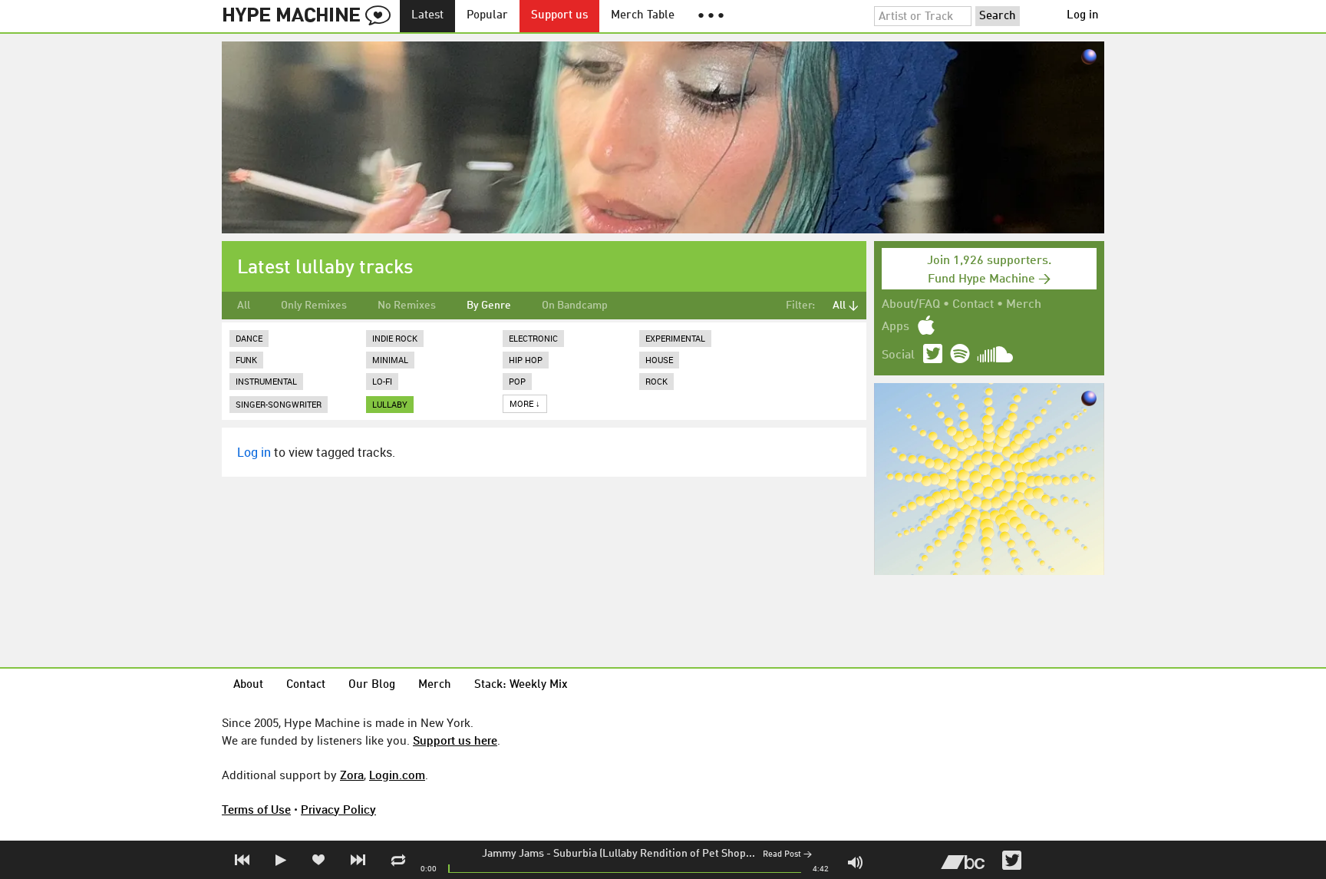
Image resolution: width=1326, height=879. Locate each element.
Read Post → (787, 855)
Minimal (390, 359)
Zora (352, 774)
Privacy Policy (338, 809)
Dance (249, 338)
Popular (487, 15)
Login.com (397, 774)
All (243, 305)
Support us (559, 15)
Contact (973, 305)
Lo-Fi (382, 381)
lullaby (389, 404)
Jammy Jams (513, 853)
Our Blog (371, 685)
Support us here (455, 740)
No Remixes (407, 305)
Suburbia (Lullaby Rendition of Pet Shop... (654, 853)
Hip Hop (526, 359)
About (248, 685)
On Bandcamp (575, 305)
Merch (1023, 305)
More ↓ (525, 403)
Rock (656, 381)
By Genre (489, 305)
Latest (427, 15)
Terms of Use (256, 809)
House (659, 359)
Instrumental (266, 381)
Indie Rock (394, 338)
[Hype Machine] (311, 16)
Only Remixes (314, 305)
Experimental (675, 338)
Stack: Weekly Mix (521, 685)
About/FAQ (911, 305)
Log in (1083, 15)
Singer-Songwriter (279, 404)
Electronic (533, 338)
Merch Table (643, 15)
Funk (246, 359)
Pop (517, 381)
